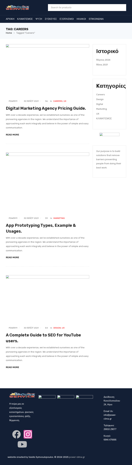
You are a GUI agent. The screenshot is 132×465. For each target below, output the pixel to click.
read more (12, 134)
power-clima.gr (77, 457)
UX (65, 101)
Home (9, 33)
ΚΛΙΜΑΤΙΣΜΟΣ (104, 118)
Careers (58, 101)
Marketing (59, 218)
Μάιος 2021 (102, 64)
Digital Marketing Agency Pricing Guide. (46, 108)
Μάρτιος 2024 (103, 60)
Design (57, 328)
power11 (13, 101)
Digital (99, 104)
